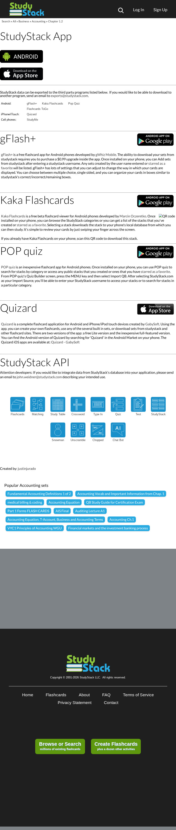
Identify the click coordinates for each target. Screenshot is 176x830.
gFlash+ (32, 103)
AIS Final (62, 511)
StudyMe (32, 119)
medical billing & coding (25, 502)
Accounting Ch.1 (121, 519)
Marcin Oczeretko (133, 216)
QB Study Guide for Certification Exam (114, 502)
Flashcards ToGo (37, 109)
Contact (111, 702)
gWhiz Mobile (106, 154)
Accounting (39, 21)
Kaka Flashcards (52, 103)
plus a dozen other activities (116, 746)
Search (6, 21)
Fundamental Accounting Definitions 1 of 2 (39, 494)
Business (23, 21)
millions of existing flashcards (60, 746)
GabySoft (152, 324)
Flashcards (56, 695)
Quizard (31, 114)
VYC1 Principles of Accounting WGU (35, 528)
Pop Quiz (74, 103)
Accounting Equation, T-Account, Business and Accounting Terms (55, 519)
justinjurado (27, 468)
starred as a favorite (31, 225)
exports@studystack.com (69, 96)
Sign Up (160, 9)
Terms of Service (138, 695)
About (84, 695)
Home (27, 695)
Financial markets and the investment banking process (108, 528)
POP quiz (8, 267)
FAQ (106, 695)
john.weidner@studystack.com (39, 377)
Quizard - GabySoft (65, 342)
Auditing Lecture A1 (90, 511)
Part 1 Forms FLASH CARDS (28, 511)
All (14, 21)
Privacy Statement (74, 702)
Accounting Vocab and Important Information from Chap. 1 (120, 494)
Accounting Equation (64, 502)
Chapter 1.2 (55, 21)
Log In (138, 9)
